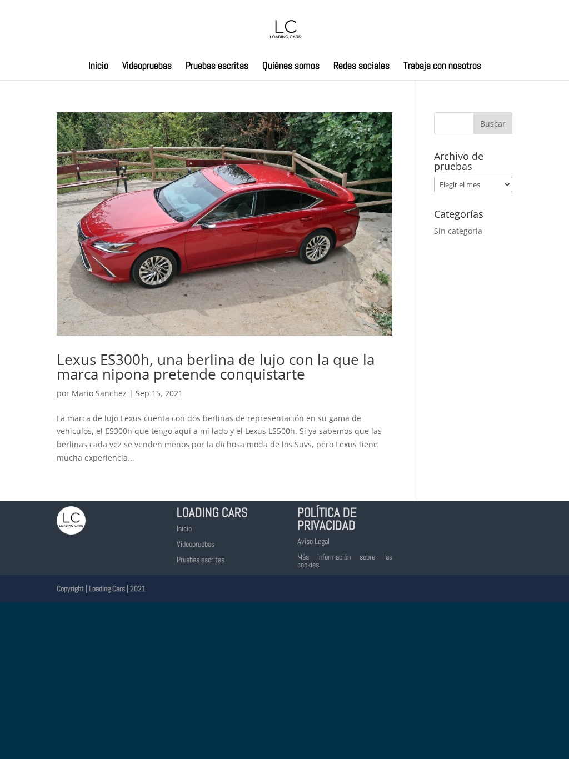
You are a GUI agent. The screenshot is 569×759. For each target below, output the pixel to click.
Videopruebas (147, 67)
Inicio (98, 67)
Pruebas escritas (217, 67)
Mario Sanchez (99, 393)
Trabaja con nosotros (442, 67)
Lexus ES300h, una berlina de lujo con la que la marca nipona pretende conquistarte (216, 366)
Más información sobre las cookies (344, 561)
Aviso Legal (313, 541)
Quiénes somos (291, 67)
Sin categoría (458, 231)
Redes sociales (361, 67)
